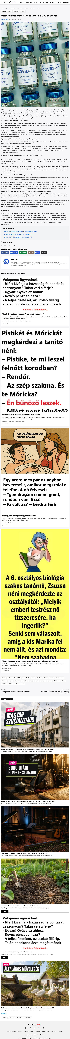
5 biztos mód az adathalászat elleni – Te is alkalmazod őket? (20, 231)
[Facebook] (25, 1027)
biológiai (10, 677)
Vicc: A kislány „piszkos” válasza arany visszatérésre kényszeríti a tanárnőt (30, 661)
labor (37, 680)
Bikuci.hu (24, 1038)
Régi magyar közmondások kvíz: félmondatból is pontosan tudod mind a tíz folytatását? (27, 1008)
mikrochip (43, 680)
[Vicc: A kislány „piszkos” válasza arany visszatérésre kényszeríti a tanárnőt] (35, 594)
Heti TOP (12, 1017)
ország (49, 680)
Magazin (22, 11)
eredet (51, 677)
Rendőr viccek (18, 421)
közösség (31, 680)
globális (10, 680)
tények (63, 680)
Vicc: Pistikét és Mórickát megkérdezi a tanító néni (21, 415)
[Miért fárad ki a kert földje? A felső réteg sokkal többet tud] (35, 881)
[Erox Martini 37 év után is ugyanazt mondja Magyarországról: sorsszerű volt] (35, 829)
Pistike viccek (11, 421)
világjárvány (17, 683)
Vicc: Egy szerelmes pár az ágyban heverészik (19, 516)
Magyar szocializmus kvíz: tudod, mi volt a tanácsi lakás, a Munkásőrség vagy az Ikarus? (27, 749)
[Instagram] (30, 1027)
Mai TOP (19, 1017)
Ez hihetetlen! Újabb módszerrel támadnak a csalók (18, 237)
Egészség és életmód (6, 11)
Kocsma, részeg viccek (14, 321)
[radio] (1, 245)
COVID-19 (39, 677)
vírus (23, 683)
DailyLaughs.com (34, 1034)
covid (33, 677)
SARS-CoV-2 (56, 680)
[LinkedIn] (43, 1027)
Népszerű (4, 1017)
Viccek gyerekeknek (27, 321)
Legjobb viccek (27, 1017)
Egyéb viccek (4, 668)
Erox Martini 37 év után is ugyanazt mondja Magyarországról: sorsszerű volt (24, 853)
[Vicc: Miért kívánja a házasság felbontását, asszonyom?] (35, 294)
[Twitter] (34, 1027)
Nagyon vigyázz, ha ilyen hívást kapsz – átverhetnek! (18, 234)
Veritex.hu (42, 1034)
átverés (3, 677)
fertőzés (4, 680)
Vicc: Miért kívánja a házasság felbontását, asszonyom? (23, 314)
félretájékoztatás (59, 677)
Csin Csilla (5, 19)
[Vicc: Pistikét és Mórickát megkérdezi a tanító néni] (35, 370)
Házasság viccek (5, 321)
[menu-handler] (1, 2)
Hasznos (16, 11)
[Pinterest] (39, 1027)
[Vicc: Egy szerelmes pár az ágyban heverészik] (35, 470)
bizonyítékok (17, 677)
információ (17, 680)
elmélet (45, 677)
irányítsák (24, 680)
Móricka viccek (5, 421)
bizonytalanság (26, 677)
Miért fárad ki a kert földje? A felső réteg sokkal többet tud (19, 906)
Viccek (21, 321)
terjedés (4, 683)
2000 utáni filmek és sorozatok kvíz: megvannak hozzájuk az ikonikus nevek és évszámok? (28, 801)
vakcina (10, 683)
